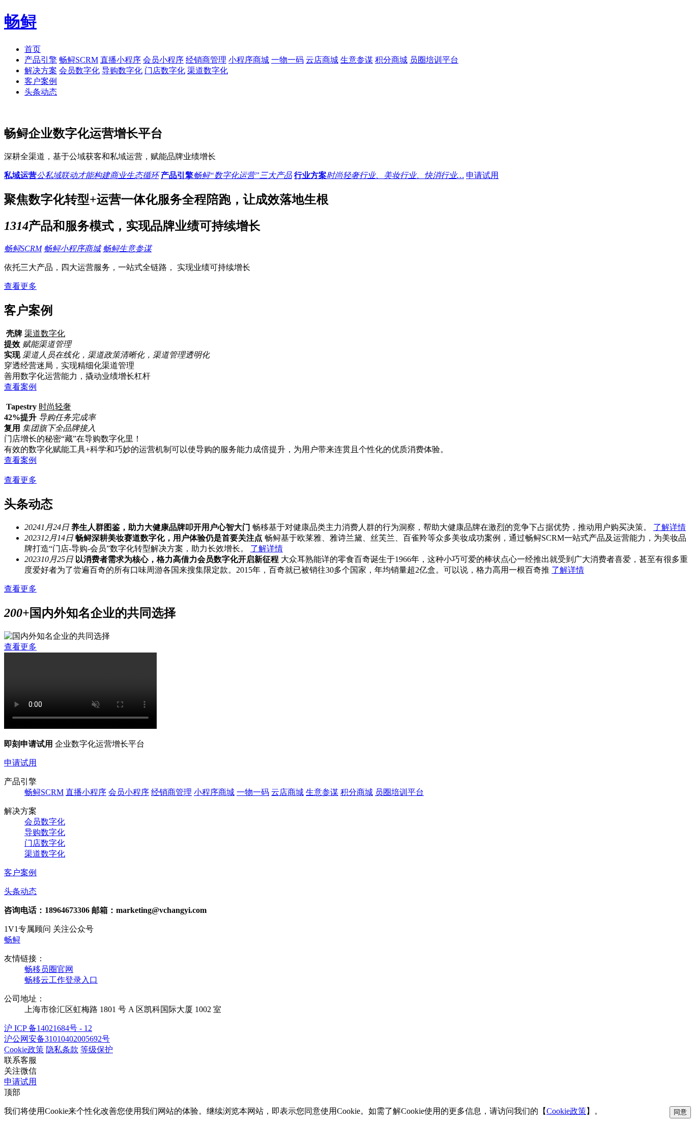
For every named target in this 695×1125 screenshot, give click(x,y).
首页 (32, 49)
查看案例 (20, 386)
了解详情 (669, 527)
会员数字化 (79, 70)
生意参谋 (356, 59)
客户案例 (40, 81)
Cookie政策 (24, 1049)
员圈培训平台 (434, 59)
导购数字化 (122, 70)
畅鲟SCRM (78, 59)
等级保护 (96, 1049)
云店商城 (322, 59)
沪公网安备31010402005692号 (57, 1038)
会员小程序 (163, 59)
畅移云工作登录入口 (61, 979)
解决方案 (40, 70)
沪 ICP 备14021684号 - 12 (48, 1028)
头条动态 (40, 91)
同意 (680, 1112)
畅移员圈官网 (48, 969)
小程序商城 (248, 59)
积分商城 (391, 59)
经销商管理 (206, 59)
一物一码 (287, 59)
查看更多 (20, 286)
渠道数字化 (207, 70)
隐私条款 (62, 1049)
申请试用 (482, 175)
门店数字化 (164, 70)
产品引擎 (40, 59)
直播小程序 (120, 59)
